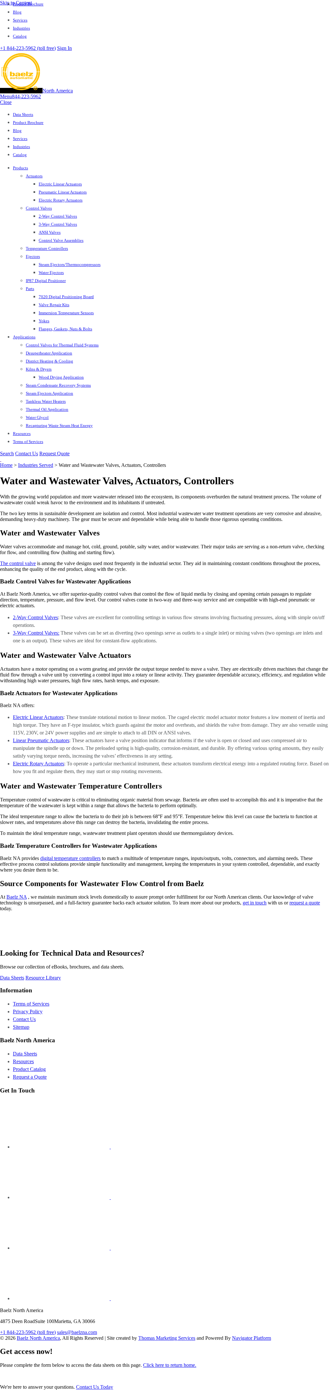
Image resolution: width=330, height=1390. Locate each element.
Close (6, 102)
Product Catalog (29, 1069)
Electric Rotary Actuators (38, 763)
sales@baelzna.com (77, 1332)
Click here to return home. (169, 1365)
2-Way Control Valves (35, 617)
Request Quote (54, 453)
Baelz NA (16, 897)
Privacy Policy (28, 1011)
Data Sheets (25, 1053)
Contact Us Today (94, 1387)
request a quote (304, 902)
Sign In (64, 48)
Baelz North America (38, 1338)
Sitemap (21, 1027)
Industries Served (35, 465)
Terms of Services (31, 1004)
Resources (23, 1061)
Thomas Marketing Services (166, 1338)
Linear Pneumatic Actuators (41, 740)
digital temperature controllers (70, 858)
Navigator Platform (251, 1338)
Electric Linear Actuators (38, 717)
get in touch (255, 902)
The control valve (18, 563)
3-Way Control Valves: (36, 633)
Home (6, 465)
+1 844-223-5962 (28, 48)
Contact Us (26, 453)
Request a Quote (30, 1077)
